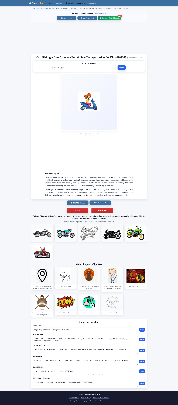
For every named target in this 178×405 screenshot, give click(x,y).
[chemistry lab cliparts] (89, 302)
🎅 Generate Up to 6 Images (110, 17)
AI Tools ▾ (58, 3)
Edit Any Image (66, 18)
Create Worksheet (87, 18)
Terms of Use (81, 3)
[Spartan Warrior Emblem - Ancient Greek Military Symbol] (42, 302)
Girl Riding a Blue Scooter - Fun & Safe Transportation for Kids (57, 8)
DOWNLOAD (102, 210)
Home (50, 3)
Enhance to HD (100, 203)
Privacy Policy (69, 3)
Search (121, 67)
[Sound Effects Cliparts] (65, 302)
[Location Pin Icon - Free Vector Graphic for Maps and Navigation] (42, 275)
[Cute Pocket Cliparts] (65, 275)
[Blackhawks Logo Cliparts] (135, 275)
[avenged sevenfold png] (112, 302)
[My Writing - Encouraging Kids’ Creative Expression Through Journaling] (112, 275)
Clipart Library (84, 394)
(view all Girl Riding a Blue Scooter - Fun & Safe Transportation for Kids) (89, 222)
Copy (142, 330)
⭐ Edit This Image (77, 203)
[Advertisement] (89, 37)
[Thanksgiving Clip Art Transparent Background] (89, 275)
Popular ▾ (92, 3)
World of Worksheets (101, 398)
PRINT (77, 211)
